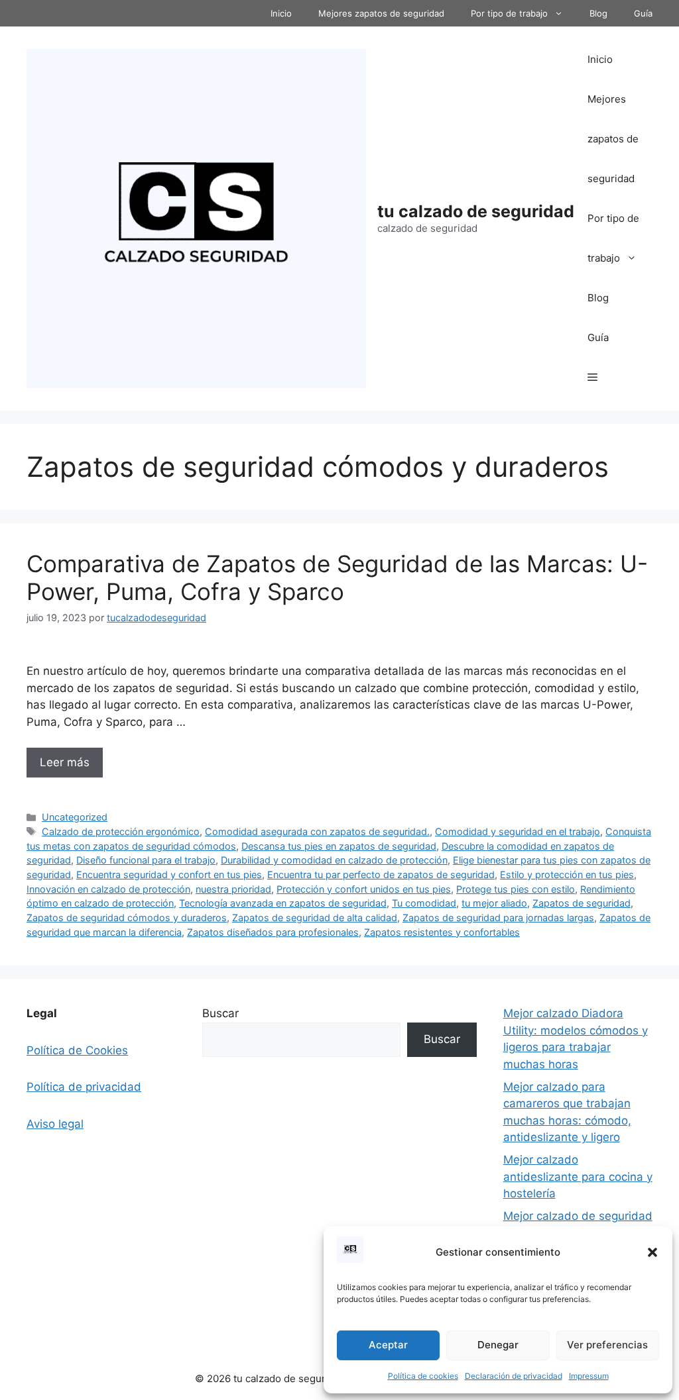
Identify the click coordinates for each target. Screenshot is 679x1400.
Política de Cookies (77, 1050)
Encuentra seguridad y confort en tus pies (169, 874)
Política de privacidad (84, 1086)
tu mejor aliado (494, 903)
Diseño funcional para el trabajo (146, 860)
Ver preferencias (607, 1344)
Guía (643, 13)
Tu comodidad (424, 903)
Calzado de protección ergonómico (121, 831)
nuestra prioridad (233, 889)
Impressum (589, 1376)
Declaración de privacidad (513, 1376)
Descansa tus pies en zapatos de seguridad (338, 846)
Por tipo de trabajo (509, 13)
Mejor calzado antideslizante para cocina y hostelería (577, 1176)
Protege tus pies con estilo (515, 889)
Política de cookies (423, 1376)
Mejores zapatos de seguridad (381, 13)
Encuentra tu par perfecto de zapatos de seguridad (381, 874)
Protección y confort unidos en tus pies (364, 889)
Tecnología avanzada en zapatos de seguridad (283, 903)
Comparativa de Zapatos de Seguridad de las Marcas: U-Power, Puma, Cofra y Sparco (337, 577)
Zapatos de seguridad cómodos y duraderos (127, 917)
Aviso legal (55, 1123)
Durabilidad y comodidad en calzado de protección (334, 860)
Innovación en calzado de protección (108, 889)
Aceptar (388, 1344)
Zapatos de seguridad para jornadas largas (498, 917)
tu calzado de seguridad (475, 211)
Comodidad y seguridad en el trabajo (517, 831)
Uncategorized (74, 817)
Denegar (498, 1344)
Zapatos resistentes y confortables (442, 932)
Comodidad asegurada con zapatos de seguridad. (317, 831)
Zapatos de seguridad (581, 903)
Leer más (65, 762)
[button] (652, 1252)
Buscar (220, 1013)
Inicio (281, 13)
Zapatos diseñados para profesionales (273, 932)
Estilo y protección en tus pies (567, 874)
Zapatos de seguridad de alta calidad (314, 917)
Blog (598, 13)
